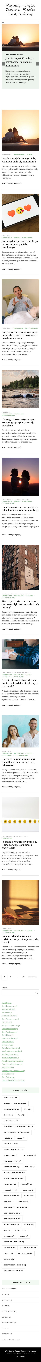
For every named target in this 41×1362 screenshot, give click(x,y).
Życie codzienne (31, 328)
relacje (29, 1225)
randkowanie (12, 1219)
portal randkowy (14, 1178)
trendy (8, 1253)
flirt (21, 1115)
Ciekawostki (7, 414)
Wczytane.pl (7, 1022)
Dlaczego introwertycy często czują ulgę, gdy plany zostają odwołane (18, 422)
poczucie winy (12, 1167)
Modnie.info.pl (8, 1042)
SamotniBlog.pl (8, 1009)
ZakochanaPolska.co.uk (12, 1064)
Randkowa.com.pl (9, 1006)
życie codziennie (13, 1271)
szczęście (10, 1248)
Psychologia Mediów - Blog (13, 1071)
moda (21, 1138)
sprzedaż (9, 1236)
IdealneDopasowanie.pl (12, 1051)
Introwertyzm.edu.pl (10, 1058)
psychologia (11, 1196)
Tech (29, 674)
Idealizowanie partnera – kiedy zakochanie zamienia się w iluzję (20, 508)
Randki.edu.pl (7, 1035)
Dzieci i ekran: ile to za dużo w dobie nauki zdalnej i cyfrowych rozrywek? (20, 683)
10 (24, 977)
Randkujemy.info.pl (10, 1054)
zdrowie (9, 1259)
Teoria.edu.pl (7, 1045)
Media (4, 1306)
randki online (12, 1213)
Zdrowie (30, 596)
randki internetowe (15, 1207)
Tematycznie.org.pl (10, 1038)
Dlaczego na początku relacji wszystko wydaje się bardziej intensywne (18, 762)
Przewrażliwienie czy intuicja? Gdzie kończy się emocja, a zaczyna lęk (19, 845)
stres (24, 1236)
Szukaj (5, 988)
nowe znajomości (13, 1150)
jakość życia (11, 1121)
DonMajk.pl (6, 1003)
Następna (31, 977)
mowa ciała (11, 1144)
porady (30, 1167)
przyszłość (10, 1190)
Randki (20, 54)
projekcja (10, 1184)
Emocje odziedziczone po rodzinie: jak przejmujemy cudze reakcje (20, 939)
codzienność (11, 1109)
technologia (28, 1248)
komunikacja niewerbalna (18, 1127)
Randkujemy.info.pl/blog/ (12, 1061)
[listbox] (20, 64)
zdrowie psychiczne (15, 1265)
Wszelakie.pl (7, 1012)
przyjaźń (26, 1184)
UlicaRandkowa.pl (9, 1016)
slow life (20, 1230)
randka (9, 1201)
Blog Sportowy (8, 1074)
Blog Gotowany (8, 1077)
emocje (8, 1115)
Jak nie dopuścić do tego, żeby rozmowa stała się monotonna (19, 61)
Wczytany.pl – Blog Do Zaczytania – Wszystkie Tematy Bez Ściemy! (20, 9)
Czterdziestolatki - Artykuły (13, 1080)
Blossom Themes (16, 1354)
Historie (6, 1300)
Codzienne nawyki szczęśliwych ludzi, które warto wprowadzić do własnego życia (20, 335)
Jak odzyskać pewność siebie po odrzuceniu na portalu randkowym (20, 244)
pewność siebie (12, 1161)
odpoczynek (11, 1155)
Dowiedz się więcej (11, 183)
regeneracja (11, 1225)
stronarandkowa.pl (10, 1029)
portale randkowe (14, 1173)
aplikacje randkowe (15, 1103)
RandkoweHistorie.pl (11, 1048)
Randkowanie (27, 237)
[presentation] (3, 64)
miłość (8, 1138)
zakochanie (25, 1253)
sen (7, 1230)
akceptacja (10, 1098)
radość (29, 1196)
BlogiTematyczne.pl (10, 1019)
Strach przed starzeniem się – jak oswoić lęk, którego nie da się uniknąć (20, 604)
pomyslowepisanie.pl (11, 1025)
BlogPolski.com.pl (9, 1032)
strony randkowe (14, 1242)
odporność (29, 1155)
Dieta (27, 1109)
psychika (28, 1190)
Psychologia (10, 54)
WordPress (20, 1357)
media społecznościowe (17, 1132)
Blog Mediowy (8, 1067)
